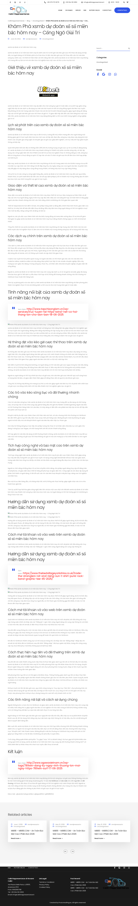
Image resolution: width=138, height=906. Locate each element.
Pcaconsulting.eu (65, 902)
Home (60, 10)
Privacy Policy (44, 885)
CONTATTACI (107, 10)
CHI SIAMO (69, 10)
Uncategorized (48, 39)
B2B (85, 10)
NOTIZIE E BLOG (19, 868)
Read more (15, 838)
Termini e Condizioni (46, 882)
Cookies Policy (44, 887)
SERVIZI (78, 10)
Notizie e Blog (94, 10)
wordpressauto (31, 39)
